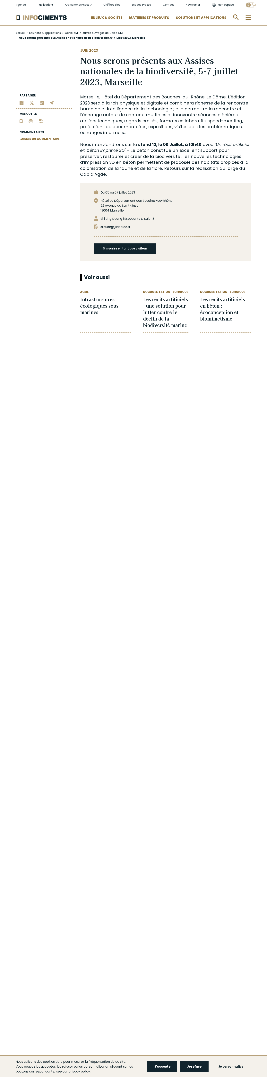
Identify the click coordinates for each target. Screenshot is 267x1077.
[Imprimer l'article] (31, 121)
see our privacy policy (73, 1071)
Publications (46, 5)
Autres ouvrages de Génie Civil (103, 33)
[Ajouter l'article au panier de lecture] (21, 121)
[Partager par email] (52, 102)
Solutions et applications (201, 17)
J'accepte (162, 1066)
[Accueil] (41, 17)
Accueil (20, 33)
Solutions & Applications (45, 33)
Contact (168, 5)
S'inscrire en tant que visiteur (125, 248)
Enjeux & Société (106, 17)
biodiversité (167, 156)
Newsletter (193, 5)
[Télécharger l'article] (41, 121)
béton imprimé (102, 150)
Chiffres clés (111, 5)
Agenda (21, 5)
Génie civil (71, 33)
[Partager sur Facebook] (22, 102)
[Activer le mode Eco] (251, 5)
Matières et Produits (149, 17)
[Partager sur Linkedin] (42, 102)
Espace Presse (141, 5)
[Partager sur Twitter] (32, 102)
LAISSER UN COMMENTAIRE (39, 139)
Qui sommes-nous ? (78, 5)
